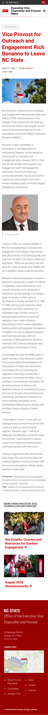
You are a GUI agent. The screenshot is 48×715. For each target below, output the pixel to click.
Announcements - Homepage (32, 480)
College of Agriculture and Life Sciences (26, 486)
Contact (32, 685)
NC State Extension (10, 490)
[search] (43, 2)
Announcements (9, 480)
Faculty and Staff (10, 483)
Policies (32, 690)
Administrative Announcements (28, 476)
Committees (13, 688)
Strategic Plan (14, 694)
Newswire (23, 483)
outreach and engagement (32, 490)
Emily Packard (26, 68)
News (31, 680)
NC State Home (12, 2)
